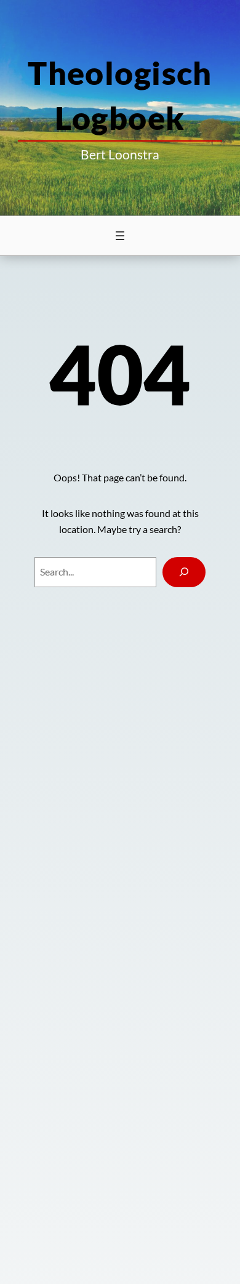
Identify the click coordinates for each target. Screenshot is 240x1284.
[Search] (184, 572)
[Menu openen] (120, 235)
